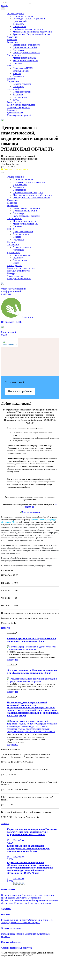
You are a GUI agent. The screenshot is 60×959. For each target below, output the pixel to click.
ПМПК (10, 65)
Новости (17, 73)
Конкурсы (12, 110)
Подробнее (12, 659)
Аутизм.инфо (13, 89)
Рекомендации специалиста (26, 45)
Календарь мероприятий (19, 115)
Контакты (12, 39)
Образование (19, 26)
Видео (16, 99)
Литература (18, 50)
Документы (18, 24)
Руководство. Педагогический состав (31, 34)
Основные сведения (23, 16)
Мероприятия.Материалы (25, 60)
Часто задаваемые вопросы (26, 52)
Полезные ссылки (22, 92)
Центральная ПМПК (23, 68)
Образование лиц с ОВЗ (25, 47)
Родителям (12, 42)
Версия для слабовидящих (16, 169)
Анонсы (5, 823)
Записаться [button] (27, 317)
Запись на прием (21, 71)
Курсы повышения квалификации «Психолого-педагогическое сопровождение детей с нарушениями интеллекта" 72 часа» (32, 832)
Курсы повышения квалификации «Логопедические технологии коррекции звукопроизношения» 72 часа (28, 848)
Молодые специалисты (18, 107)
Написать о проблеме (20, 391)
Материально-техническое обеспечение (32, 31)
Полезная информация (11, 942)
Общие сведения (15, 13)
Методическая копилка (24, 58)
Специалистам (14, 55)
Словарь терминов (22, 84)
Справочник (13, 81)
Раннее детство (14, 102)
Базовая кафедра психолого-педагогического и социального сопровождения (31, 639)
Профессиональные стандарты (28, 29)
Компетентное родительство (21, 105)
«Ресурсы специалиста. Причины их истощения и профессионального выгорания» (32, 671)
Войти (4, 5)
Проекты (17, 63)
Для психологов (15, 112)
